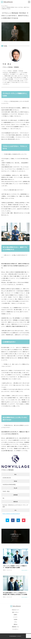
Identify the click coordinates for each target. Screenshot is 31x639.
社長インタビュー (15, 612)
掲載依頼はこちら (15, 626)
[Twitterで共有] (7, 520)
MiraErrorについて (15, 609)
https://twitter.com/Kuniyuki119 (11, 513)
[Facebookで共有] (13, 520)
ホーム (2, 5)
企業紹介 (15, 614)
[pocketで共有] (23, 520)
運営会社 (15, 624)
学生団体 (15, 619)
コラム (6, 5)
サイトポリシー (15, 629)
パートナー (15, 617)
